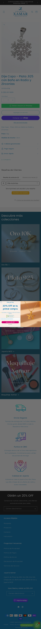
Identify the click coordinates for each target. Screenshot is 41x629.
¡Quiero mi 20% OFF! (10, 322)
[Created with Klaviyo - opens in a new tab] (20, 327)
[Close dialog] (1, 302)
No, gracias (10, 324)
